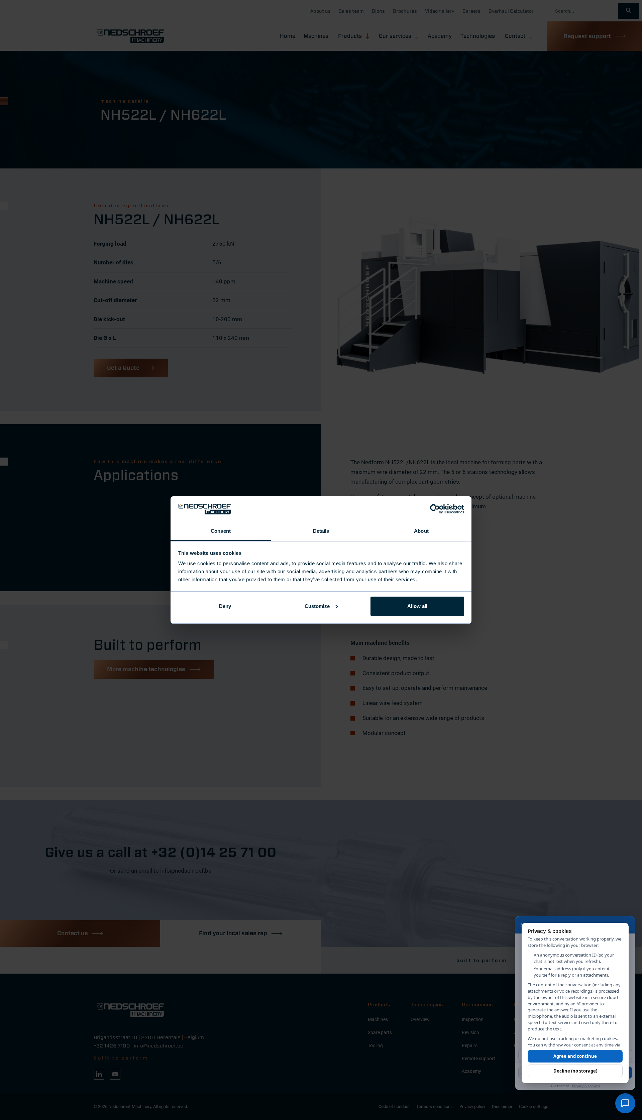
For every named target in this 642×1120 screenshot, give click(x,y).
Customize (317, 606)
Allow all (417, 606)
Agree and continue (575, 1056)
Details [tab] (321, 531)
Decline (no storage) (575, 1071)
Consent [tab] (221, 531)
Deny (225, 606)
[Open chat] (625, 1103)
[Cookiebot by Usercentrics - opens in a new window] (435, 509)
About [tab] (421, 531)
